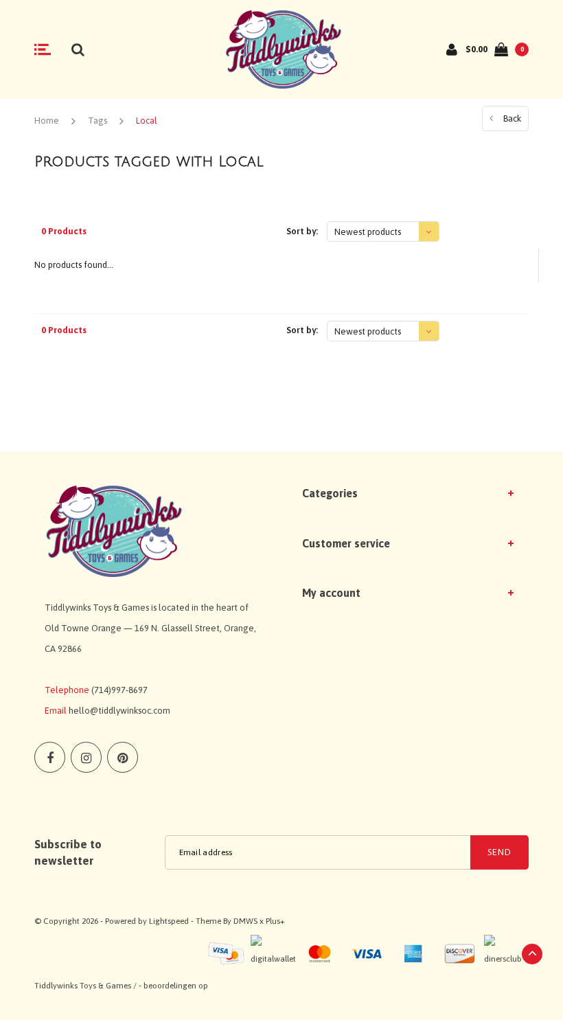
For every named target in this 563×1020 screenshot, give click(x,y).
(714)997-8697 (119, 690)
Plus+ (275, 921)
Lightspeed (169, 921)
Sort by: (302, 231)
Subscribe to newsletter (68, 852)
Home (46, 120)
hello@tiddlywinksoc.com (119, 710)
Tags (97, 120)
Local (146, 120)
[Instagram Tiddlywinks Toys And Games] (86, 757)
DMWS (245, 921)
